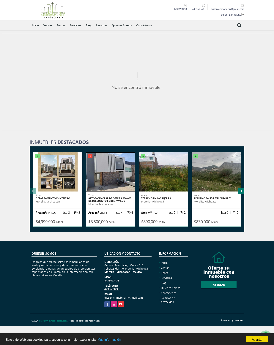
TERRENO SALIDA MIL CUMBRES (212, 198)
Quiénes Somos (122, 25)
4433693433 (180, 9)
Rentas (61, 25)
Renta (164, 273)
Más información (109, 339)
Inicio (35, 25)
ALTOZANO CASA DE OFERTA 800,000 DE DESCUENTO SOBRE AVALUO (109, 199)
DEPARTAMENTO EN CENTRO (53, 198)
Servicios (75, 25)
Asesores (101, 25)
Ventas (47, 25)
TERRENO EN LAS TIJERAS (156, 198)
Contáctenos (144, 25)
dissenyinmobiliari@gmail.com (123, 297)
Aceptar (257, 339)
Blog (88, 25)
